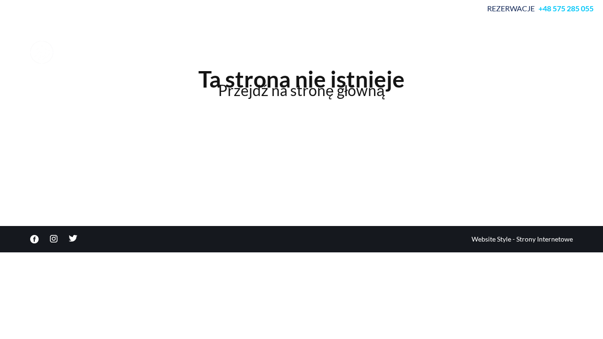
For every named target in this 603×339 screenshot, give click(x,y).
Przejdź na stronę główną (301, 90)
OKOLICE (304, 44)
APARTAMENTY (187, 44)
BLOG (523, 44)
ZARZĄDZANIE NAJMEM (423, 50)
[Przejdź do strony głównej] (77, 52)
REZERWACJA (251, 44)
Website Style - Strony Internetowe (522, 239)
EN (553, 44)
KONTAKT (482, 44)
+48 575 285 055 (566, 8)
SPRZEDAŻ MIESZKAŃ (353, 50)
